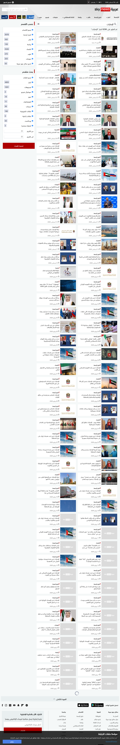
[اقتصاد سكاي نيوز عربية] (30, 17)
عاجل (19, 17)
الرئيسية (116, 17)
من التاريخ (30, 131)
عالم (89, 17)
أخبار (109, 17)
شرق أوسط (97, 17)
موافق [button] (12, 741)
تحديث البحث (18, 145)
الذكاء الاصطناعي (69, 17)
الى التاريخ (30, 136)
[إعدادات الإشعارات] (24, 17)
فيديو (47, 17)
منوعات (55, 17)
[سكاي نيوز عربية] (106, 9)
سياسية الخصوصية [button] (111, 741)
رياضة (80, 17)
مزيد (40, 17)
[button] (12, 17)
